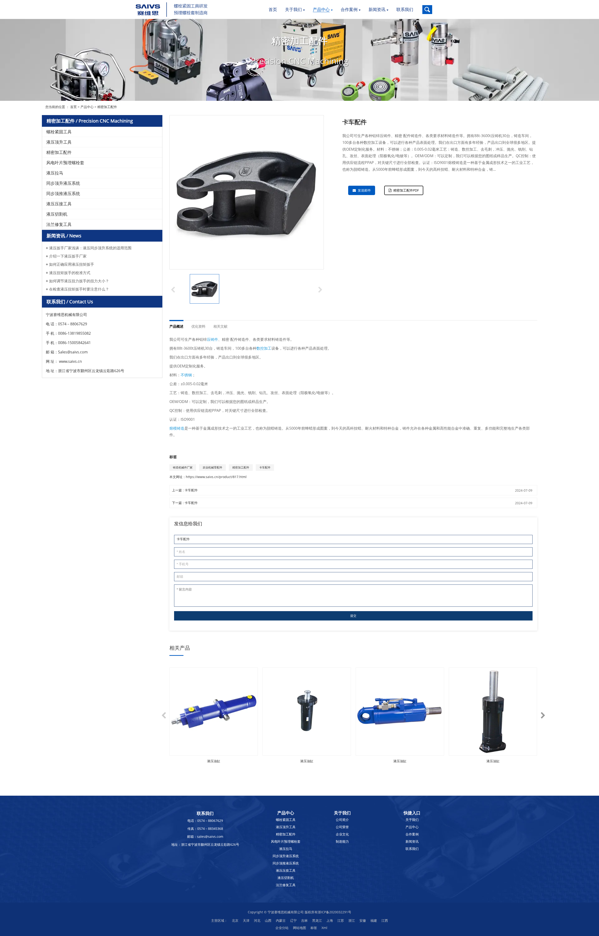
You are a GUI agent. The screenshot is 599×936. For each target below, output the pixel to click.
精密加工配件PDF (406, 190)
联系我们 (412, 848)
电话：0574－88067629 (205, 820)
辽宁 (293, 920)
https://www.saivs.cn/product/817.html (216, 477)
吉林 (304, 920)
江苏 (340, 920)
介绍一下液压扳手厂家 (68, 256)
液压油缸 (213, 761)
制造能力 (342, 841)
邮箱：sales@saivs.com (205, 836)
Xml (324, 927)
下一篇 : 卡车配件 (185, 503)
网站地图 (299, 927)
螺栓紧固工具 (59, 131)
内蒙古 (281, 920)
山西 (268, 920)
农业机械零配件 (212, 467)
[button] (320, 289)
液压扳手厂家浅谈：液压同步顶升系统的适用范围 (90, 248)
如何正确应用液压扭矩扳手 (71, 264)
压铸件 (212, 339)
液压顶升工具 (59, 142)
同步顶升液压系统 (63, 183)
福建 (373, 920)
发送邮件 (364, 190)
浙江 (351, 920)
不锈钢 (186, 374)
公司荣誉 (342, 827)
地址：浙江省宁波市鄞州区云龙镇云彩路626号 (205, 844)
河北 (257, 920)
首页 (73, 107)
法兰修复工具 (59, 224)
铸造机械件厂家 (183, 467)
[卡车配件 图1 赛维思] (204, 289)
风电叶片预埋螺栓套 (65, 162)
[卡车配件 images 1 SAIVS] (247, 192)
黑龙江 (317, 920)
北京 (235, 920)
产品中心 (87, 107)
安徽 (362, 920)
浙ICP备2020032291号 (334, 912)
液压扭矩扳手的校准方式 (69, 273)
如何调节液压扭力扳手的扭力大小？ (79, 281)
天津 (246, 920)
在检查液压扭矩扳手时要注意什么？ (79, 289)
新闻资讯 (412, 841)
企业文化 (342, 834)
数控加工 (263, 348)
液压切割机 (56, 214)
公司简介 (342, 819)
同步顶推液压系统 (63, 193)
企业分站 (282, 927)
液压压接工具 (59, 204)
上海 (329, 920)
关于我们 (412, 819)
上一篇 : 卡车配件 (185, 490)
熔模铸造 (176, 428)
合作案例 (412, 834)
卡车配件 (264, 467)
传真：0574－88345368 (205, 828)
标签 (313, 927)
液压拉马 (54, 173)
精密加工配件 (107, 107)
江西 (384, 920)
